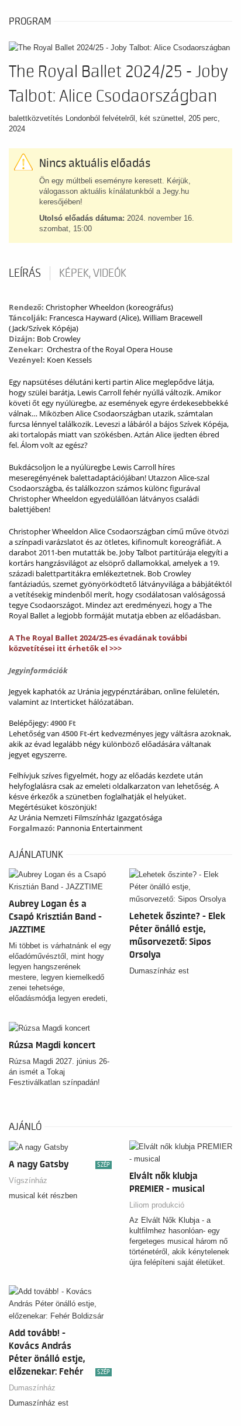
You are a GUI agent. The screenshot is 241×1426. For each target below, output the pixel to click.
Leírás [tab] (25, 273)
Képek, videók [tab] (92, 273)
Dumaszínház (32, 1387)
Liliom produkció (156, 1205)
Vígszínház (28, 1180)
